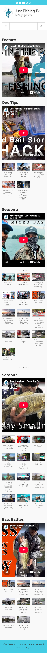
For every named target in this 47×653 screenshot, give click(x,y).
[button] (8, 171)
